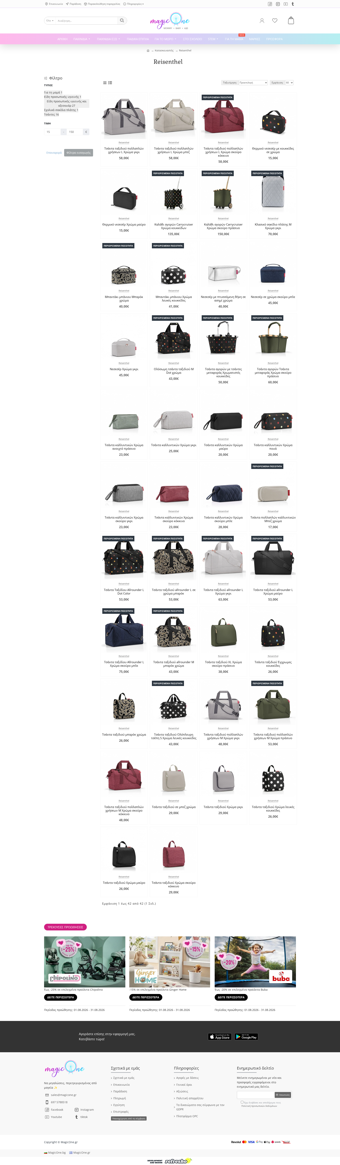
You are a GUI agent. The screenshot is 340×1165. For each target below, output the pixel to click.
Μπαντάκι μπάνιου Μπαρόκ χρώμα (124, 298)
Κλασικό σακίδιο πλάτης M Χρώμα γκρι (273, 226)
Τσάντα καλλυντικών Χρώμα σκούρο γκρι (124, 519)
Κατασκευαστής (164, 50)
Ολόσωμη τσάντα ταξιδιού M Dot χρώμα (174, 370)
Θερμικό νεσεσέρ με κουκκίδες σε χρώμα (273, 150)
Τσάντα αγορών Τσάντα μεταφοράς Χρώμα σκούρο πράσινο (273, 372)
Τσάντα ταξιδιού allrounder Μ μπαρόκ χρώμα (173, 663)
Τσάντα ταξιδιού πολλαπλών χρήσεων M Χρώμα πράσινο (273, 736)
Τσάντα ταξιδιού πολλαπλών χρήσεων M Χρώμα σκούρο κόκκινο (124, 810)
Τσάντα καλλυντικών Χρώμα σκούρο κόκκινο (173, 519)
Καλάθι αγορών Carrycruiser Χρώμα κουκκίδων (173, 226)
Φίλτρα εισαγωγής (79, 152)
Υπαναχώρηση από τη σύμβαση (128, 1118)
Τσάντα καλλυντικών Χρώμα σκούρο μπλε (223, 519)
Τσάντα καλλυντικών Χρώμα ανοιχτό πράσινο (124, 446)
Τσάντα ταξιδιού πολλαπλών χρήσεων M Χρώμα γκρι (223, 736)
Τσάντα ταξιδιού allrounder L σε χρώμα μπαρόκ (174, 591)
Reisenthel (185, 50)
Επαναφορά (54, 152)
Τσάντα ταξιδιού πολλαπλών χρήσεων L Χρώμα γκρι (124, 150)
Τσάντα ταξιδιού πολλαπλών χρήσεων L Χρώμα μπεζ (173, 150)
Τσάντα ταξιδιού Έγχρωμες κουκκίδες (273, 663)
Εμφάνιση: (277, 82)
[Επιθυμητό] (133, 135)
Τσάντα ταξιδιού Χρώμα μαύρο (124, 882)
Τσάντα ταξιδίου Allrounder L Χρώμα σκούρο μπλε (124, 663)
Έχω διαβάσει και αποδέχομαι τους (261, 1104)
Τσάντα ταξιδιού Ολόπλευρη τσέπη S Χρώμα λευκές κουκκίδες (173, 736)
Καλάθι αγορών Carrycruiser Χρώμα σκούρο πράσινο (223, 226)
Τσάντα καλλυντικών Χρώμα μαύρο (223, 446)
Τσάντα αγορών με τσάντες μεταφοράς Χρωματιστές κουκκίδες (223, 372)
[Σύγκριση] (142, 135)
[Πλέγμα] (104, 83)
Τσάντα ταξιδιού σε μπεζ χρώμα (174, 807)
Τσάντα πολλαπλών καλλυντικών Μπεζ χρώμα (273, 519)
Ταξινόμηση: (230, 82)
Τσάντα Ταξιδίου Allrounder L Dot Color (124, 591)
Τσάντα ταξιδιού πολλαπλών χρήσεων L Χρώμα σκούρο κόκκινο (223, 152)
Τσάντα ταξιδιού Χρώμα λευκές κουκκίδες (273, 808)
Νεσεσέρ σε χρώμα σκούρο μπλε (273, 297)
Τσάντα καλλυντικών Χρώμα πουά (273, 446)
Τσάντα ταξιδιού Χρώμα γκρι (223, 807)
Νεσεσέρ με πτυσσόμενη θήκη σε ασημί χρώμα (223, 298)
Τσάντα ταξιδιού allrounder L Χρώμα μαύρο (273, 591)
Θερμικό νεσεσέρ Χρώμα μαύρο (124, 224)
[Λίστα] (110, 83)
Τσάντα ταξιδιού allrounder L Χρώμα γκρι (223, 591)
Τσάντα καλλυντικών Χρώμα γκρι (173, 445)
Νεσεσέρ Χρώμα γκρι (124, 369)
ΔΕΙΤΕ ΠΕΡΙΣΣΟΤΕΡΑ (60, 997)
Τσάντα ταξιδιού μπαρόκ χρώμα (124, 734)
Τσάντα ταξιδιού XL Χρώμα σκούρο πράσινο (223, 663)
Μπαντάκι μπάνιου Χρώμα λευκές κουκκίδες (174, 298)
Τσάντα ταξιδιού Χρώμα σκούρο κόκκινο (174, 884)
